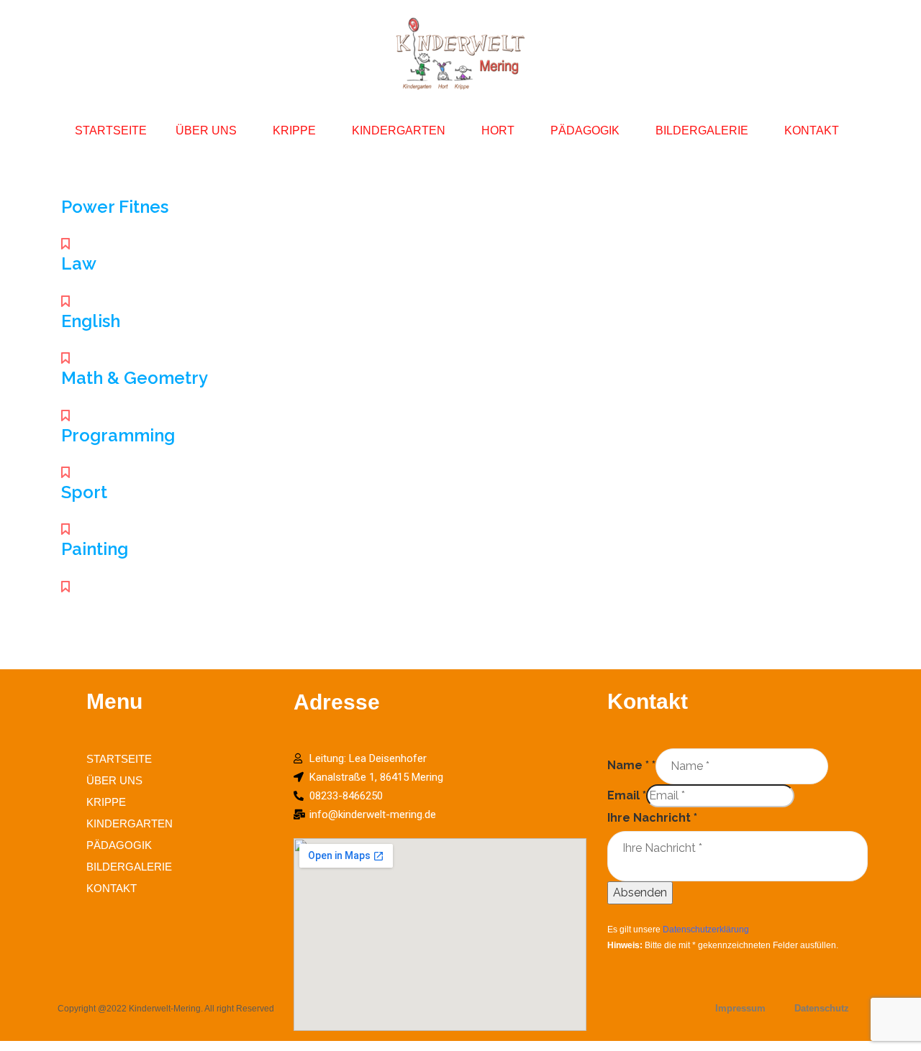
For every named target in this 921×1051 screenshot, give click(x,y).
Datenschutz (821, 1008)
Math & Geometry (134, 377)
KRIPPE (294, 130)
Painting (94, 548)
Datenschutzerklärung (706, 929)
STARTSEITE (111, 130)
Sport (84, 492)
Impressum (740, 1008)
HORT (497, 130)
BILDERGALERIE (701, 130)
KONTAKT (811, 130)
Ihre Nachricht (652, 818)
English (90, 321)
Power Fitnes (114, 206)
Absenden (640, 892)
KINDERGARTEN (398, 130)
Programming (118, 435)
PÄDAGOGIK (585, 130)
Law (78, 263)
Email (626, 795)
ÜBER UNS (206, 130)
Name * (631, 765)
